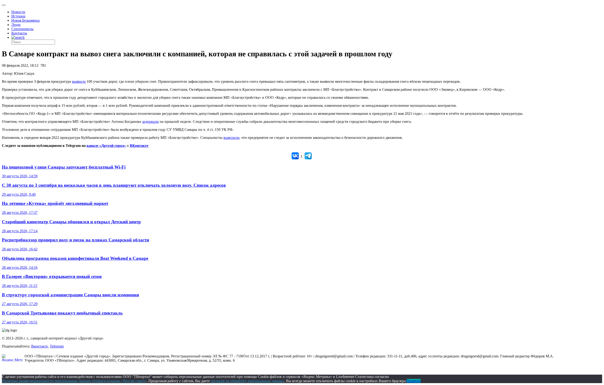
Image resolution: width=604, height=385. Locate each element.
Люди (16, 25)
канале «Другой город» (106, 146)
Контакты (19, 33)
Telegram (57, 346)
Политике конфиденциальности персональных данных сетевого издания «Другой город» (74, 381)
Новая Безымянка (25, 20)
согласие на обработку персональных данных (247, 381)
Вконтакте (39, 346)
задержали (150, 122)
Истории (18, 16)
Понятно (414, 381)
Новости (18, 12)
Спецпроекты (22, 29)
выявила (79, 81)
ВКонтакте (139, 146)
